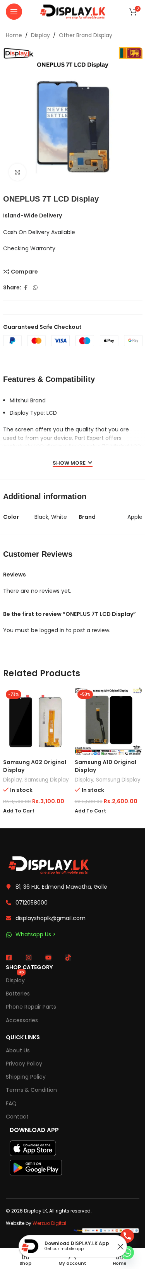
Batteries (18, 993)
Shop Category (29, 967)
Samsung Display (46, 779)
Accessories (22, 1020)
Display (40, 35)
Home (14, 35)
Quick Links (23, 1037)
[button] (18, 811)
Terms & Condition (31, 1090)
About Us (18, 1050)
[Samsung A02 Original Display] (37, 721)
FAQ (11, 1103)
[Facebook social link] (26, 287)
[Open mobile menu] (14, 11)
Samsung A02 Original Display (34, 766)
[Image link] (48, 865)
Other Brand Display (85, 35)
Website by (36, 1223)
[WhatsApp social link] (35, 287)
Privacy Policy (24, 1063)
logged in (51, 630)
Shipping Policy (26, 1077)
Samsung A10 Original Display (105, 766)
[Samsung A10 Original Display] (108, 721)
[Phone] (127, 1236)
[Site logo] (73, 11)
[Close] (120, 1246)
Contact (17, 1116)
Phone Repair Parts (31, 1007)
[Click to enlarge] (17, 172)
